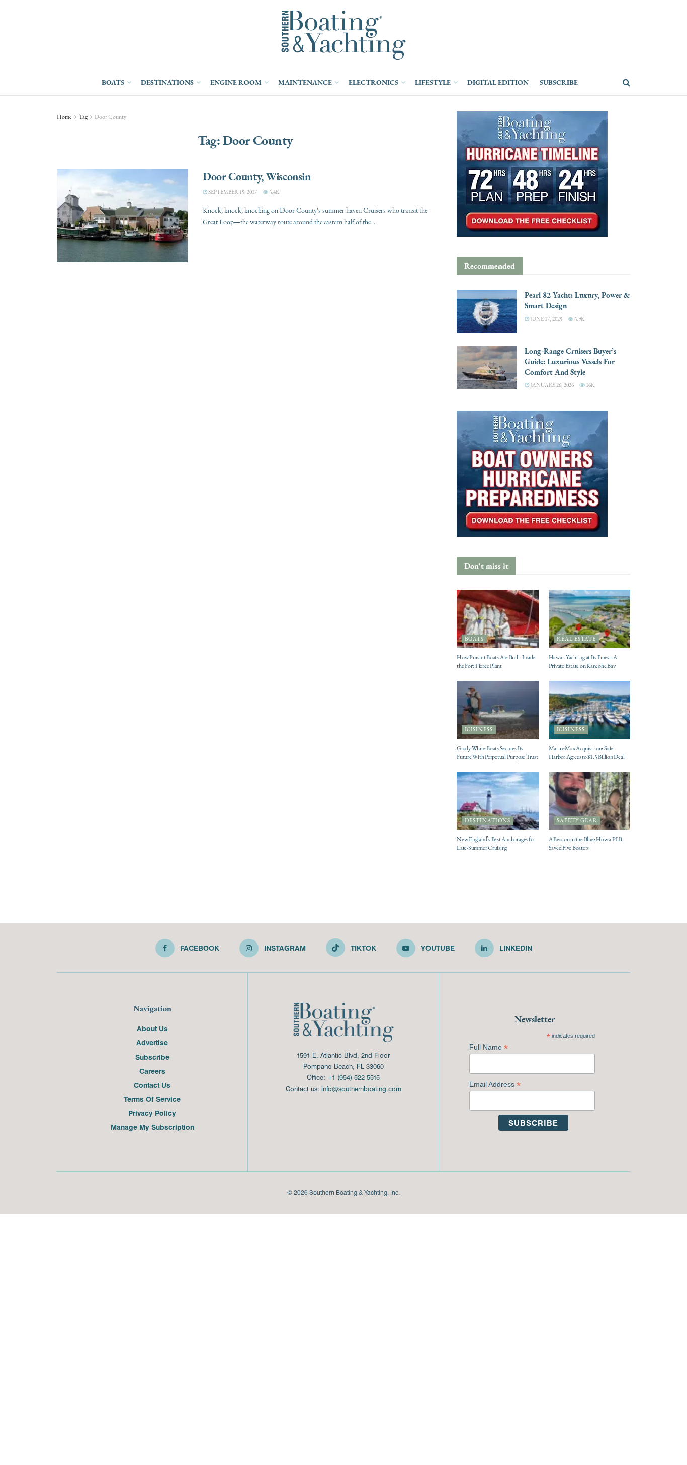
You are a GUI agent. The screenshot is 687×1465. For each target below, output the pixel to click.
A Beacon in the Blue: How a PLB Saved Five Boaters (586, 843)
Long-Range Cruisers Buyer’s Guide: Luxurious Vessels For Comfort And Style (570, 361)
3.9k (578, 319)
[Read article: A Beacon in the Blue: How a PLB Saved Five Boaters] (590, 801)
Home (64, 117)
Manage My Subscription (152, 1126)
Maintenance (305, 82)
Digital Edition (498, 82)
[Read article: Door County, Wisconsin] (122, 215)
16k (589, 385)
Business (479, 730)
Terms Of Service (152, 1098)
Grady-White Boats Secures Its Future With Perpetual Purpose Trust (497, 752)
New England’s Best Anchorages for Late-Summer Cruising (496, 843)
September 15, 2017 (232, 192)
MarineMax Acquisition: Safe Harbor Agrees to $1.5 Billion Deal (587, 752)
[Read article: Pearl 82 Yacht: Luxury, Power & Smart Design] (487, 311)
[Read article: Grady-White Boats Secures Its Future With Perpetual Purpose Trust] (498, 710)
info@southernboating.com (361, 1088)
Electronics (373, 82)
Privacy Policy (152, 1112)
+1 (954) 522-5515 (353, 1077)
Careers (152, 1070)
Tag (83, 117)
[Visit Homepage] (343, 35)
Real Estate (576, 639)
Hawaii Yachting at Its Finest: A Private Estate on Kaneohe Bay (583, 661)
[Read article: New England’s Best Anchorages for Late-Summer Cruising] (498, 801)
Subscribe (559, 82)
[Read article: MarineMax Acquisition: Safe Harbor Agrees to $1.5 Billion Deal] (590, 710)
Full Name (488, 1047)
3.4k (273, 192)
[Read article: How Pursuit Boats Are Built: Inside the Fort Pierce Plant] (498, 619)
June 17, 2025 (545, 319)
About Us (152, 1028)
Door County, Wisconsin (256, 176)
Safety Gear (577, 820)
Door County (110, 117)
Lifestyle (433, 82)
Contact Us (152, 1084)
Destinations (167, 82)
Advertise (152, 1042)
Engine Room (236, 82)
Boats (113, 82)
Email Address (495, 1084)
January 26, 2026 (551, 385)
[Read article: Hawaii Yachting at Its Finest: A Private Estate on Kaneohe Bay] (590, 619)
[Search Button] (626, 82)
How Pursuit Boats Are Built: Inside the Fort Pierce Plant (496, 661)
